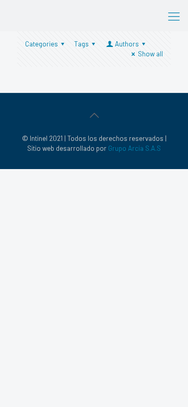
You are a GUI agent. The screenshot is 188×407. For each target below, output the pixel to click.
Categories (41, 44)
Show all (150, 54)
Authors (127, 44)
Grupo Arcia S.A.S (134, 148)
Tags (81, 44)
